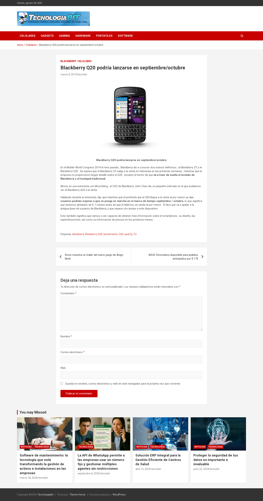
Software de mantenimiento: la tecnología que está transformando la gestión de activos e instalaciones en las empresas (44, 464)
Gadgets (47, 35)
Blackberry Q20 (93, 234)
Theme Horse (77, 494)
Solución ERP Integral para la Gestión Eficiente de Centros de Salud (158, 459)
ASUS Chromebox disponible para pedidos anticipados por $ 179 (173, 256)
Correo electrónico (72, 352)
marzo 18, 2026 (28, 477)
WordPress (119, 494)
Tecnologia (42, 447)
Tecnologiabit (45, 494)
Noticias (26, 447)
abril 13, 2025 (142, 469)
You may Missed (33, 412)
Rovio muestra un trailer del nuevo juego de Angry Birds (94, 256)
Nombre (66, 336)
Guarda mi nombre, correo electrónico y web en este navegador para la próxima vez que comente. (123, 383)
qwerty (128, 234)
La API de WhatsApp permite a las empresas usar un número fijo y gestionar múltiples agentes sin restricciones (101, 462)
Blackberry (68, 61)
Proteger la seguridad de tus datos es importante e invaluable (215, 459)
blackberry (78, 234)
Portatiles (104, 35)
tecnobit (82, 74)
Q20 (121, 234)
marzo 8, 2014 (68, 74)
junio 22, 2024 (201, 469)
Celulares (27, 35)
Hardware (83, 35)
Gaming (64, 35)
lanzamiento (110, 234)
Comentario (68, 293)
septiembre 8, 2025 (88, 473)
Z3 (135, 234)
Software (125, 35)
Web (63, 368)
